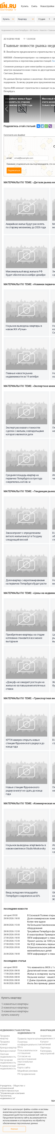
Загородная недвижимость (8, 1061)
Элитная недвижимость (8, 1055)
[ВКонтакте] (38, 126)
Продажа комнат (5, 1043)
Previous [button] (6, 109)
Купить (24, 6)
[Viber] (50, 126)
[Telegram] (42, 126)
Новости (43, 30)
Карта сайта (23, 1067)
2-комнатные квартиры (14, 1007)
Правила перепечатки (28, 1038)
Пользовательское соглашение (27, 1051)
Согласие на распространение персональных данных (26, 1060)
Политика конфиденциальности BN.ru (28, 1045)
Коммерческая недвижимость (8, 1067)
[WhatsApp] (46, 126)
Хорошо (14, 1129)
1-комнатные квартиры (14, 1003)
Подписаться (14, 170)
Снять (34, 6)
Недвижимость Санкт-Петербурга (14, 30)
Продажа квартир (5, 1037)
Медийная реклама (27, 1070)
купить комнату (10, 1014)
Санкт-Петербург (6, 10)
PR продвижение (26, 1074)
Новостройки (47, 6)
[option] (22, 109)
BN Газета (34, 30)
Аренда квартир (8, 1047)
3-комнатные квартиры (14, 1011)
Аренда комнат (8, 1051)
